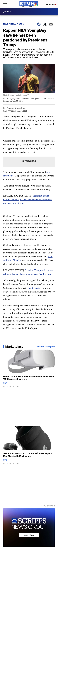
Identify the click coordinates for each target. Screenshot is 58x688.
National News (13, 23)
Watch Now (50, 4)
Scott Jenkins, (35, 287)
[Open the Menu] (4, 4)
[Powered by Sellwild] (51, 506)
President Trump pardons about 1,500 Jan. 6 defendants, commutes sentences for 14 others (27, 199)
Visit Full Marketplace (46, 347)
